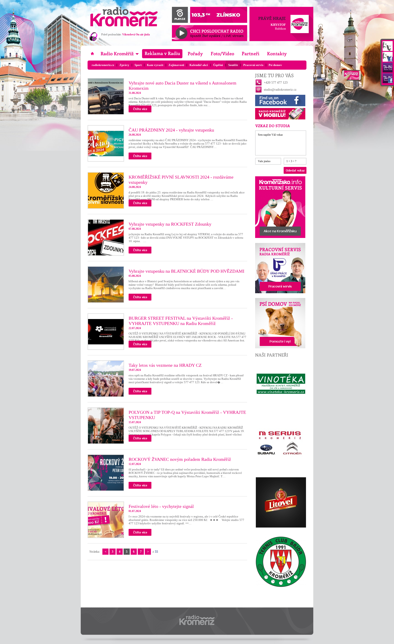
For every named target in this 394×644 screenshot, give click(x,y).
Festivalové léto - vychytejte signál (161, 506)
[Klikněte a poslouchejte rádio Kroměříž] (180, 15)
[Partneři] (250, 53)
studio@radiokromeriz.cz (280, 89)
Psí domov (275, 65)
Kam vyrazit (155, 65)
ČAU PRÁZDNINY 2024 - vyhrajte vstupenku (171, 129)
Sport (138, 65)
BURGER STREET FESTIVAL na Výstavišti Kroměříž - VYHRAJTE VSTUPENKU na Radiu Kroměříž (181, 321)
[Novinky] (162, 53)
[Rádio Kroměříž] (124, 17)
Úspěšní (218, 65)
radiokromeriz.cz (103, 65)
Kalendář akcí (198, 65)
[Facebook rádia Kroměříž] (280, 100)
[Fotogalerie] (222, 53)
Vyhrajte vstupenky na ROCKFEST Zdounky (170, 224)
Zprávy (124, 65)
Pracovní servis (253, 65)
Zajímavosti (176, 65)
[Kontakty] (276, 53)
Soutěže (233, 65)
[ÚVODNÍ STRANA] (92, 53)
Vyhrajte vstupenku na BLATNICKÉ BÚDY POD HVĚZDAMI (186, 271)
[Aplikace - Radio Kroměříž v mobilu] (280, 113)
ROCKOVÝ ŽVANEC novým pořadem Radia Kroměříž (180, 459)
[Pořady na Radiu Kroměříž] (195, 53)
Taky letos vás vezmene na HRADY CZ (165, 365)
